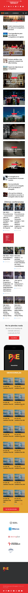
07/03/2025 (15, 86)
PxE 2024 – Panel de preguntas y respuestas (8, 257)
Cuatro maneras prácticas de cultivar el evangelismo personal (16, 27)
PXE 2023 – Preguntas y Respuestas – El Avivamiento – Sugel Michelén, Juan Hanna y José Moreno (8, 286)
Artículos (14, 46)
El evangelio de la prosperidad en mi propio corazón (16, 178)
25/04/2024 (15, 154)
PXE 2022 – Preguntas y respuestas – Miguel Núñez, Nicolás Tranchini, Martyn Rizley (7, 310)
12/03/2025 (15, 53)
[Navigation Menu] (26, 13)
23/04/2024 (15, 137)
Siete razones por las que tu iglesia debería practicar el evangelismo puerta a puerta (14, 81)
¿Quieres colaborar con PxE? (14, 9)
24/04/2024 (14, 102)
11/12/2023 (14, 171)
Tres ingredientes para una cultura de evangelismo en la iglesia (16, 35)
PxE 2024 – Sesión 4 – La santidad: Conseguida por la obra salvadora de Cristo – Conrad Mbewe (19, 261)
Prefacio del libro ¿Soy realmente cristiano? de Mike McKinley (15, 61)
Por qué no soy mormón (14, 116)
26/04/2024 (15, 119)
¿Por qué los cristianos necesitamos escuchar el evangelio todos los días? (16, 194)
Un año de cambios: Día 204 (7, 500)
